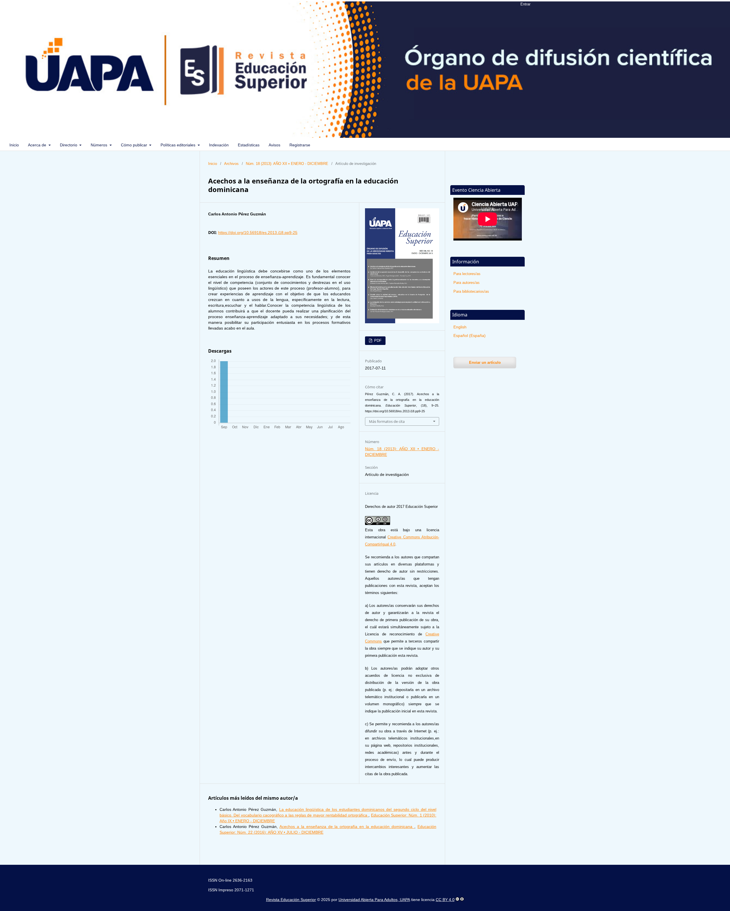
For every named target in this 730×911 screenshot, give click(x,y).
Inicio (14, 145)
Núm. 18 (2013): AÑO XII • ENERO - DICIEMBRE (287, 163)
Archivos (231, 163)
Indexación (219, 145)
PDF (377, 340)
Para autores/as (466, 282)
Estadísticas (248, 145)
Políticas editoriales (178, 145)
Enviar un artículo (485, 362)
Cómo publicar (134, 145)
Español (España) (469, 335)
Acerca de (37, 145)
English (460, 327)
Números (99, 145)
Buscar (713, 145)
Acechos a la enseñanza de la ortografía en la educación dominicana (346, 826)
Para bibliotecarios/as (471, 291)
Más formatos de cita (387, 421)
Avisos (274, 145)
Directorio (69, 145)
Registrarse (299, 145)
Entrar (525, 4)
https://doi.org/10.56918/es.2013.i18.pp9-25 (257, 232)
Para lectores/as (466, 274)
